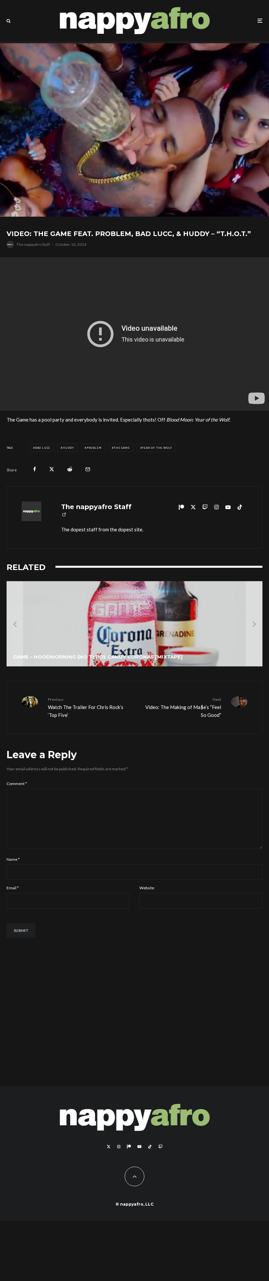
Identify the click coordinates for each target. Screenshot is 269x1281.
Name (13, 859)
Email (13, 887)
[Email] (87, 469)
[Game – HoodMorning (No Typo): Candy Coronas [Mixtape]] (134, 623)
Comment (17, 783)
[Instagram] (119, 1146)
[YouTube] (139, 1146)
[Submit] (69, 469)
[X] (108, 1146)
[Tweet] (51, 469)
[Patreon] (129, 1146)
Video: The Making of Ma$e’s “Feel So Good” (183, 707)
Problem (94, 447)
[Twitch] (160, 1146)
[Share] (34, 469)
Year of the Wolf (157, 447)
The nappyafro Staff (33, 244)
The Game (122, 447)
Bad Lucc (42, 447)
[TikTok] (150, 1146)
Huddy (68, 447)
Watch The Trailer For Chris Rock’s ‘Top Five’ (85, 707)
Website (146, 887)
